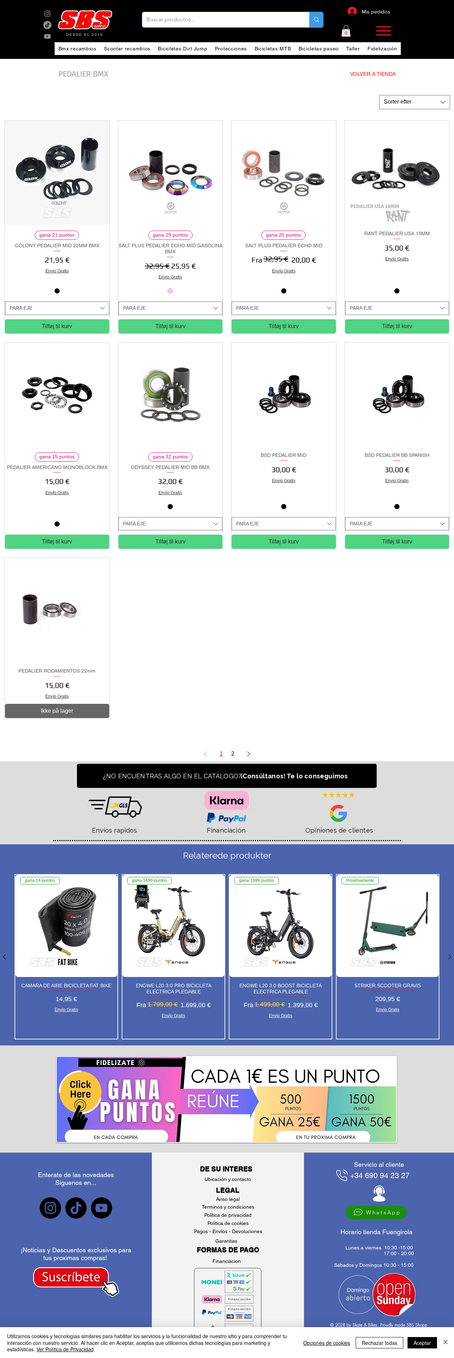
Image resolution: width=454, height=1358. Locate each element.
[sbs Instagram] (47, 14)
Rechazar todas (379, 1342)
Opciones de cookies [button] (326, 1342)
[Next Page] (248, 754)
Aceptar (422, 1342)
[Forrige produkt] (4, 957)
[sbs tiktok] (76, 1208)
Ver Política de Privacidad (65, 1349)
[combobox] (414, 102)
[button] (346, 31)
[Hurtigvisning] (57, 173)
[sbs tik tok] (47, 25)
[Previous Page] (205, 754)
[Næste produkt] (449, 957)
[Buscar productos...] (316, 19)
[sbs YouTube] (47, 36)
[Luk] (445, 1342)
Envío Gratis (57, 271)
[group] (227, 957)
